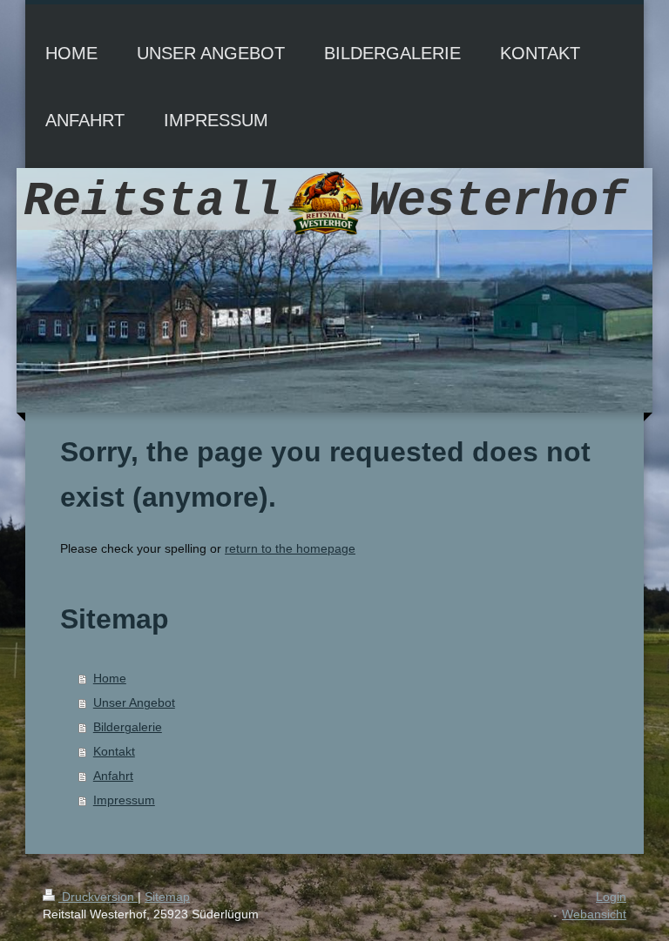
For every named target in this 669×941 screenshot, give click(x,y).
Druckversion (98, 897)
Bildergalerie (127, 727)
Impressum (124, 800)
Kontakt (114, 751)
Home (109, 678)
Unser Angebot (134, 702)
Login (611, 897)
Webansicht (594, 914)
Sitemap (167, 897)
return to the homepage (290, 548)
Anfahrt (113, 776)
